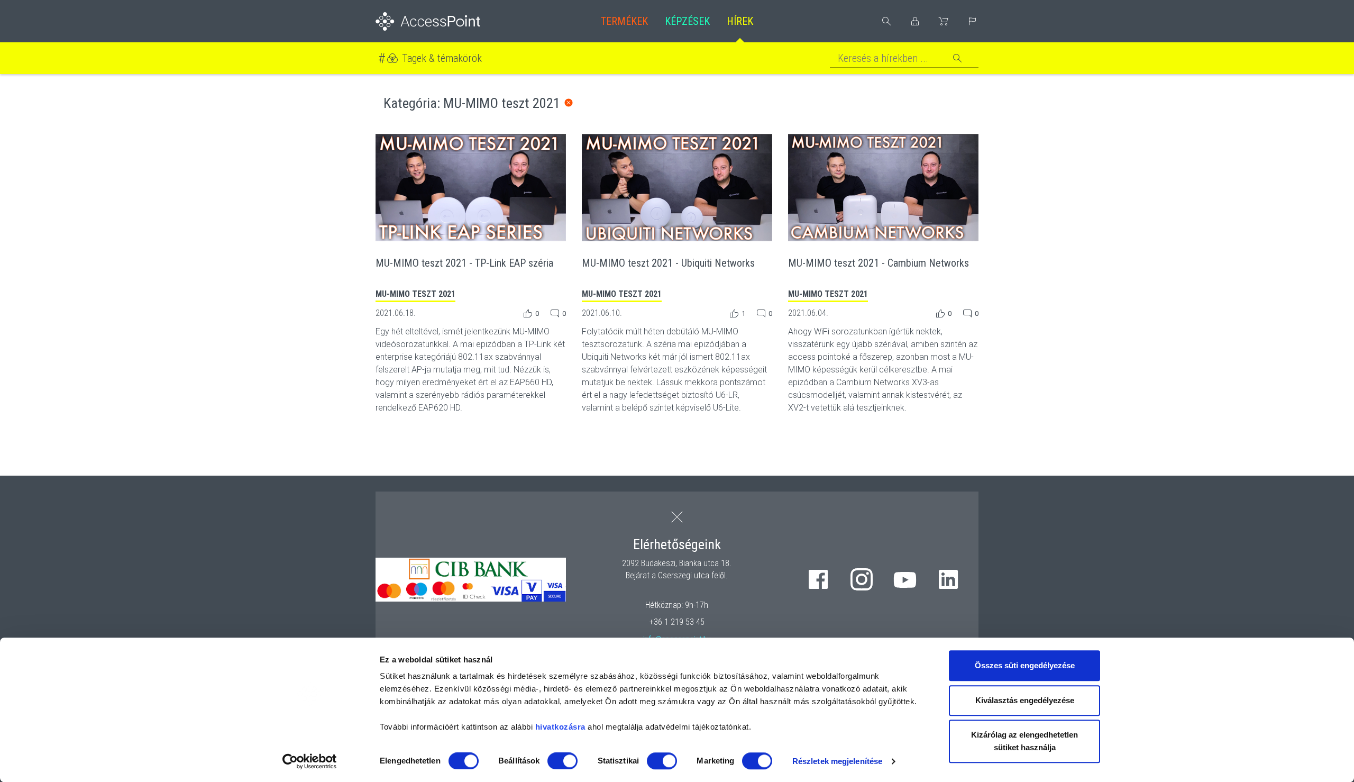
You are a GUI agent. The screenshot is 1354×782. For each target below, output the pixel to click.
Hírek (740, 21)
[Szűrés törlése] (568, 102)
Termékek (624, 21)
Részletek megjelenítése (837, 761)
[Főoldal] (445, 21)
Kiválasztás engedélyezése (1024, 700)
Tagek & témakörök (442, 58)
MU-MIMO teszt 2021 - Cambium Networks (878, 263)
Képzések (687, 21)
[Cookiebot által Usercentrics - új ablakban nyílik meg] (309, 761)
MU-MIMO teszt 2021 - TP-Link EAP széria (464, 263)
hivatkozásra (560, 726)
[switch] (562, 760)
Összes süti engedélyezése (1025, 665)
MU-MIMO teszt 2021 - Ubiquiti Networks (668, 263)
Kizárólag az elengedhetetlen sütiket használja (1024, 741)
